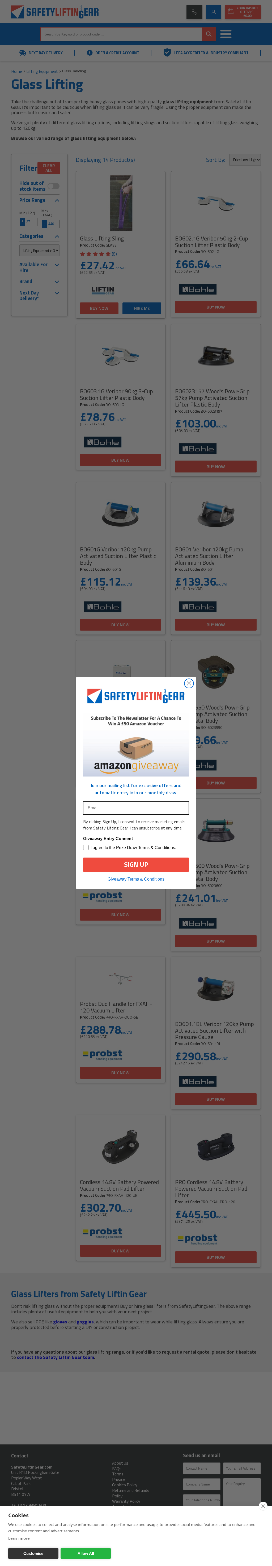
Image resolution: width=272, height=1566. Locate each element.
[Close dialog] (189, 683)
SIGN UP (136, 864)
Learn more (18, 1538)
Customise (33, 1553)
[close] (263, 1506)
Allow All (86, 1553)
